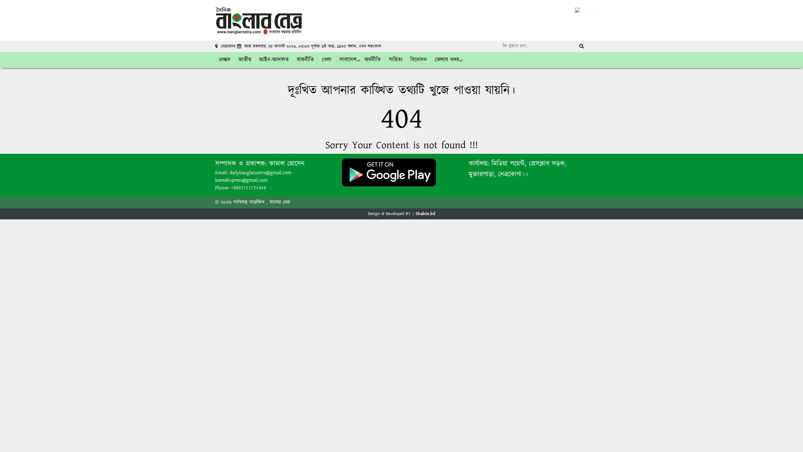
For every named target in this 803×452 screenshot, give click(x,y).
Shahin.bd (425, 214)
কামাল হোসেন (287, 164)
